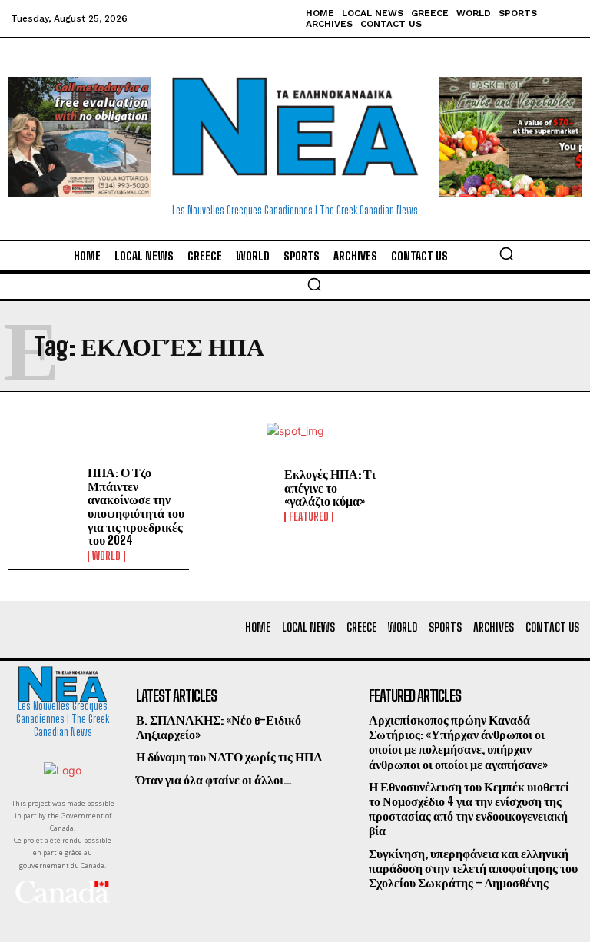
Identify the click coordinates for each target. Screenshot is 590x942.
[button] (506, 253)
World (106, 556)
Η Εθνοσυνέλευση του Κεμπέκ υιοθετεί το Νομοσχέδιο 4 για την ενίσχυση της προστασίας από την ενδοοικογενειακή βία (469, 808)
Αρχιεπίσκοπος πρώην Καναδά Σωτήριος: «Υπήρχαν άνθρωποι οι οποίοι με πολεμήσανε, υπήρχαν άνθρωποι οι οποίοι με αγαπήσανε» (458, 741)
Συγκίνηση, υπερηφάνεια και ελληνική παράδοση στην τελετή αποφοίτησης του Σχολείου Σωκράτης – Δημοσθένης (473, 868)
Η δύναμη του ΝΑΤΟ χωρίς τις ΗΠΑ (229, 756)
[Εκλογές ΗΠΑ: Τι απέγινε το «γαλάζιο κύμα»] (240, 495)
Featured (309, 517)
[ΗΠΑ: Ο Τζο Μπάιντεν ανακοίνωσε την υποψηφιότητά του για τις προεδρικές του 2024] (44, 495)
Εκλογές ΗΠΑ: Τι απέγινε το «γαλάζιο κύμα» (330, 487)
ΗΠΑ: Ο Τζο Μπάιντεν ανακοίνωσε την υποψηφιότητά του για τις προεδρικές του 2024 (136, 506)
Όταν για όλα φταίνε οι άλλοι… (214, 779)
